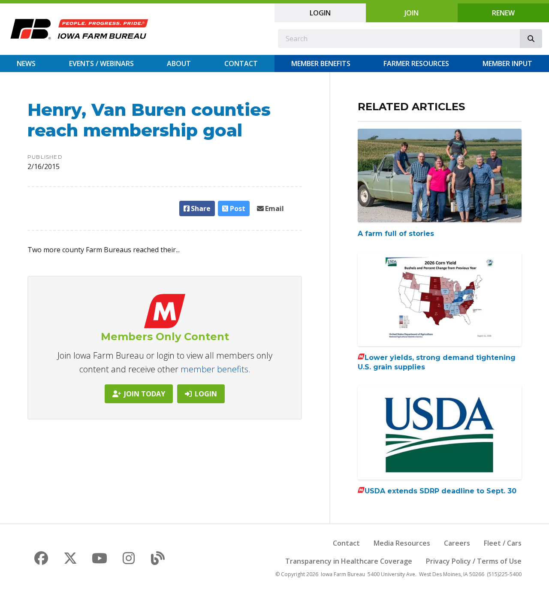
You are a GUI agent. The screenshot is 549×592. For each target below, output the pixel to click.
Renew (503, 13)
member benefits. (215, 369)
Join (411, 13)
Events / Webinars (101, 63)
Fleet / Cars (503, 543)
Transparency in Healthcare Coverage (348, 561)
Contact (241, 63)
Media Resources (402, 543)
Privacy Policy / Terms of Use (474, 561)
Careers (457, 543)
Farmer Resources (416, 63)
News (26, 63)
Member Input (507, 63)
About (179, 63)
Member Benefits (320, 63)
